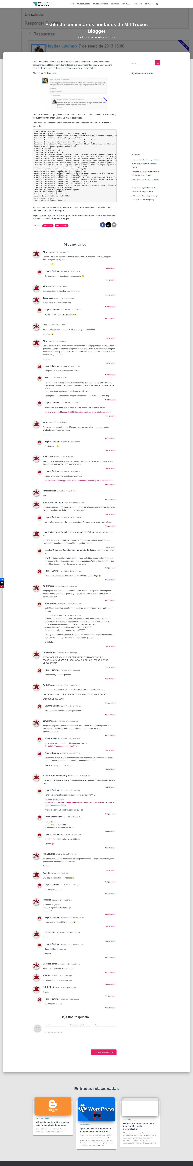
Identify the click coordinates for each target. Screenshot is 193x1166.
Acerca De (138, 4)
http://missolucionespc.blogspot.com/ (59, 746)
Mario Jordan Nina (53, 817)
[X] (2, 583)
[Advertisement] (145, 116)
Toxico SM (48, 456)
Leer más (100, 1145)
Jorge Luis (48, 298)
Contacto (148, 4)
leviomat (47, 900)
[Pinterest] (2, 586)
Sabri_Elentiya (50, 987)
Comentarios (48, 225)
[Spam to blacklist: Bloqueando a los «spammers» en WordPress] (96, 1109)
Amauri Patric (49, 491)
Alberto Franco (52, 603)
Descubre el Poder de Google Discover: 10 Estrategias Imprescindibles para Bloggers (146, 163)
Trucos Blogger (83, 4)
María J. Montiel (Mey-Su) (55, 775)
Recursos (115, 4)
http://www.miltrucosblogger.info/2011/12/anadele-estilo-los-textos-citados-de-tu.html (78, 412)
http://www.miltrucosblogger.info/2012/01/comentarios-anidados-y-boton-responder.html (79, 481)
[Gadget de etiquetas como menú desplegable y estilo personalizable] (140, 1107)
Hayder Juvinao (52, 271)
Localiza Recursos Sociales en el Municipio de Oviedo (68, 532)
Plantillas (126, 4)
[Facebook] (2, 579)
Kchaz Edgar (49, 854)
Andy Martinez (50, 586)
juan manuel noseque (53, 502)
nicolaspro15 (49, 932)
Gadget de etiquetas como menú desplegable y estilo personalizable (138, 1126)
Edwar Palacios (52, 706)
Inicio (72, 4)
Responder (111, 268)
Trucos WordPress (100, 4)
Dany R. (46, 873)
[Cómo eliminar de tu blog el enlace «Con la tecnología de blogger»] (53, 1106)
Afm (45, 252)
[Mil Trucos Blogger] (42, 4)
